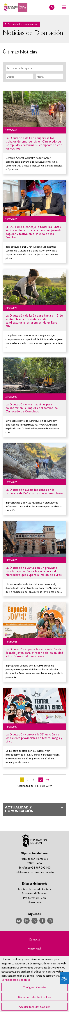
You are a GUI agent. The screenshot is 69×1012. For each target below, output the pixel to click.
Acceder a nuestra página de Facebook (42, 921)
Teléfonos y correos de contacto (34, 872)
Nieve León (34, 902)
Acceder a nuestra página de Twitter (34, 921)
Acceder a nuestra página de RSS (27, 921)
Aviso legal (34, 948)
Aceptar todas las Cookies (34, 1006)
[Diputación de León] (15, 7)
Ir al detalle (34, 109)
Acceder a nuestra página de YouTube (19, 921)
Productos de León (34, 897)
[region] (34, 984)
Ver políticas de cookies (15, 979)
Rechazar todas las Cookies (34, 997)
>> (47, 779)
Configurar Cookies (34, 987)
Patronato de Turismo (34, 893)
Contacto (34, 939)
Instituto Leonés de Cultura (34, 889)
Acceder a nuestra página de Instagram (50, 921)
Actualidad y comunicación (23, 24)
